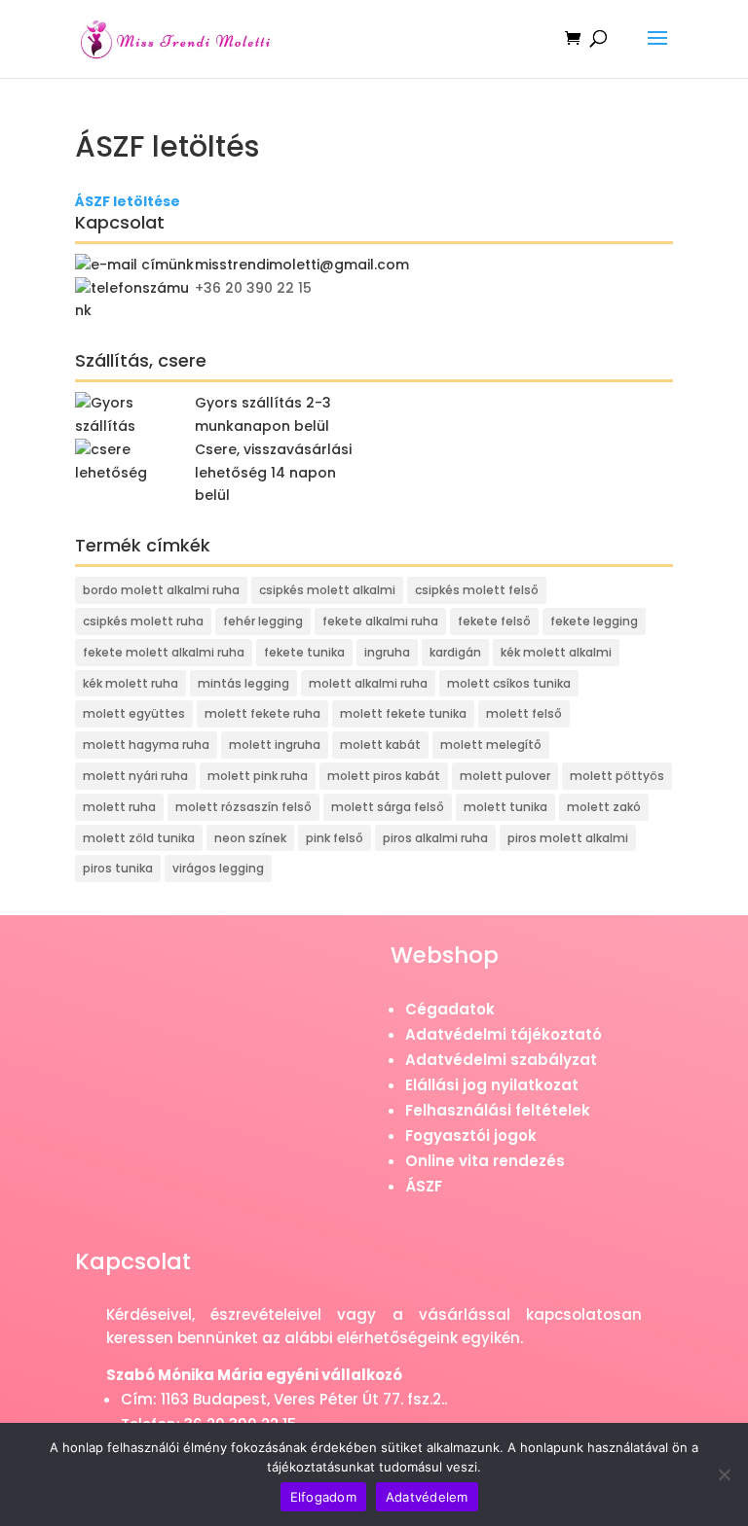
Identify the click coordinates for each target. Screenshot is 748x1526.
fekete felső (494, 621)
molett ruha (119, 806)
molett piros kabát (383, 775)
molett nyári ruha (135, 775)
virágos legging (218, 868)
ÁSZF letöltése (127, 201)
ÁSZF (423, 1186)
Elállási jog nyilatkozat (492, 1085)
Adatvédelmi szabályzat (501, 1059)
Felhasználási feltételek (497, 1110)
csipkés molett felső (477, 590)
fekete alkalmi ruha (380, 621)
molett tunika (505, 806)
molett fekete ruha (262, 713)
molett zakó (604, 806)
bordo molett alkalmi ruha (161, 590)
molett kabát (380, 744)
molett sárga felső (387, 806)
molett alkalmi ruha (368, 683)
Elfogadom (323, 1497)
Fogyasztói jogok (471, 1135)
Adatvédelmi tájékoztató (503, 1034)
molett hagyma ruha (146, 744)
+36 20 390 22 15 (253, 288)
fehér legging (263, 621)
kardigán (455, 652)
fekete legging (594, 621)
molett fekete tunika (403, 713)
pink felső (334, 838)
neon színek (250, 838)
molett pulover (505, 775)
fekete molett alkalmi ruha (163, 652)
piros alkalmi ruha (435, 838)
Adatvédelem (427, 1497)
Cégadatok (450, 1009)
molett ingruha (274, 744)
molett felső (524, 713)
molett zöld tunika (139, 838)
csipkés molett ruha (143, 621)
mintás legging (243, 683)
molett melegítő (491, 744)
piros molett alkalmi (567, 838)
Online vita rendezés (485, 1161)
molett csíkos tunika (509, 683)
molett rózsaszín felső (243, 806)
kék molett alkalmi (556, 652)
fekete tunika (304, 652)
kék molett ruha (130, 683)
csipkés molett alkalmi (327, 590)
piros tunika (118, 868)
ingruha (387, 652)
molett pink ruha (257, 775)
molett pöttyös (617, 775)
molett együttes (134, 713)
